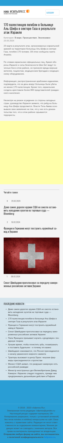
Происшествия (30, 38)
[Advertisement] (31, 152)
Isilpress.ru (49, 437)
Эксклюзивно (44, 38)
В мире (18, 38)
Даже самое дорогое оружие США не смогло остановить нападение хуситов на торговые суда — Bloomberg (30, 210)
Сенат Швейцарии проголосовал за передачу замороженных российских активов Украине (31, 284)
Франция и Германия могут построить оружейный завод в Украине (30, 229)
